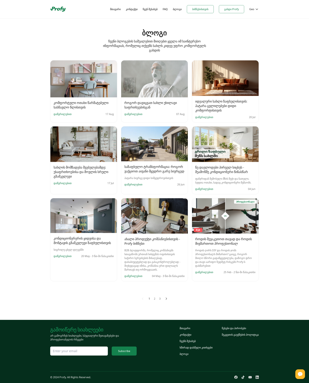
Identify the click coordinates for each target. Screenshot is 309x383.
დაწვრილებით (63, 114)
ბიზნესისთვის (200, 9)
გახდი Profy (231, 9)
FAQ (165, 9)
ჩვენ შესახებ (150, 9)
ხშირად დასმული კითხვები (196, 347)
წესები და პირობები (234, 328)
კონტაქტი (132, 9)
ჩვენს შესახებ (188, 341)
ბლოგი (177, 9)
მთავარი (115, 9)
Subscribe (124, 351)
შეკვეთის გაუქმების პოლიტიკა (240, 334)
